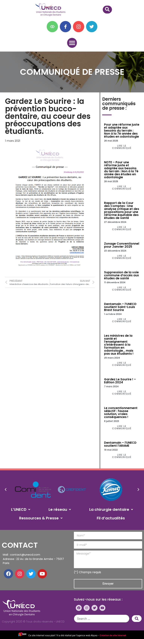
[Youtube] (42, 573)
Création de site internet (113, 635)
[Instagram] (19, 573)
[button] (72, 43)
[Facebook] (8, 573)
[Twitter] (31, 573)
